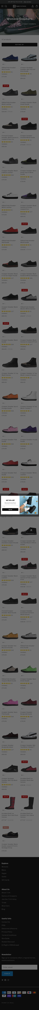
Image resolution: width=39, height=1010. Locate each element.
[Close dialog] (37, 497)
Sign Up (10, 509)
